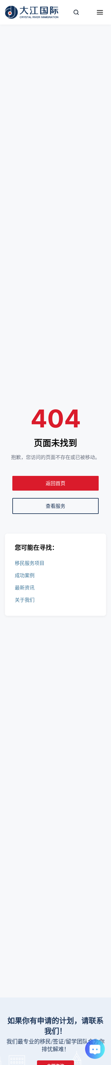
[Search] (76, 12)
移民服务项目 (29, 563)
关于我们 (25, 600)
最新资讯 (25, 588)
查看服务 (55, 506)
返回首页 (55, 483)
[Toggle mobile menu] (100, 12)
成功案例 (25, 575)
